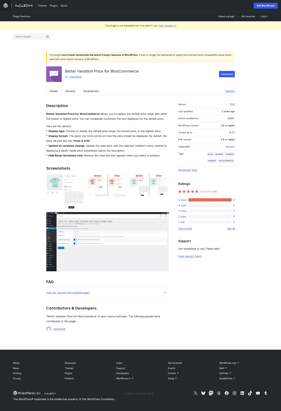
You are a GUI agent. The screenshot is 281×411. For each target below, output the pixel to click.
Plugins (68, 373)
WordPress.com (229, 363)
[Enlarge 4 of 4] (164, 216)
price (210, 154)
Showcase (70, 363)
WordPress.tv (125, 378)
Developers (122, 373)
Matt (223, 368)
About (16, 363)
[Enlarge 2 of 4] (122, 178)
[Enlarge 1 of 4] (81, 178)
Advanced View (187, 170)
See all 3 (230, 146)
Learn (119, 363)
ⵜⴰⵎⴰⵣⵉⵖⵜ (50, 393)
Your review (185, 228)
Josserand (75, 76)
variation (212, 160)
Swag (172, 378)
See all (231, 228)
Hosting (17, 373)
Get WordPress (266, 5)
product (219, 154)
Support (230, 91)
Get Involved (175, 363)
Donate (173, 373)
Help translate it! (167, 25)
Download (227, 74)
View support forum (190, 256)
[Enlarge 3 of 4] (164, 178)
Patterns (69, 378)
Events (171, 368)
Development (91, 91)
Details (54, 91)
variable (230, 154)
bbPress (225, 373)
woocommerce (226, 160)
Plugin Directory (21, 16)
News (16, 368)
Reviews (70, 91)
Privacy (17, 378)
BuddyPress (227, 378)
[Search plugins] (47, 36)
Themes (69, 368)
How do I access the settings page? (68, 292)
